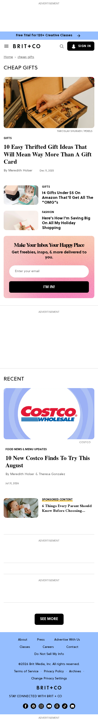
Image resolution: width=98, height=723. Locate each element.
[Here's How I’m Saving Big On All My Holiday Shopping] (21, 220)
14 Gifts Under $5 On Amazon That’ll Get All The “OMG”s (67, 198)
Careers (48, 647)
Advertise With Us (67, 639)
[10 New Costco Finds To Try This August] (49, 413)
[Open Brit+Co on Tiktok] (64, 706)
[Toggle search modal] (61, 46)
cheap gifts (26, 57)
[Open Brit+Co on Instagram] (41, 706)
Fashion (48, 212)
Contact (72, 647)
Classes (25, 647)
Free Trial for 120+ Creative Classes (44, 35)
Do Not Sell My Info (49, 654)
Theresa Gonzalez (52, 474)
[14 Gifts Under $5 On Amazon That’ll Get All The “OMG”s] (21, 195)
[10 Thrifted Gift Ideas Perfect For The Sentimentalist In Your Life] (49, 102)
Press (41, 639)
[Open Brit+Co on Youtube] (49, 706)
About (22, 639)
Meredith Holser (20, 170)
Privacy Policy (54, 671)
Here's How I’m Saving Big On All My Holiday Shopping (66, 223)
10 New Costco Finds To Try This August (47, 461)
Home (8, 57)
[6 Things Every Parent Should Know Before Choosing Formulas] (21, 508)
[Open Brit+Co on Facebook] (25, 706)
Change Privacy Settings (49, 678)
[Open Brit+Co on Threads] (57, 706)
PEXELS (88, 131)
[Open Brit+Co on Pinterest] (33, 706)
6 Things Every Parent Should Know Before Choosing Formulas (67, 508)
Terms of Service (26, 671)
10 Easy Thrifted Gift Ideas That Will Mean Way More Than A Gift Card (48, 154)
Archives (75, 671)
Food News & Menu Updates (26, 449)
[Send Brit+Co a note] (72, 706)
